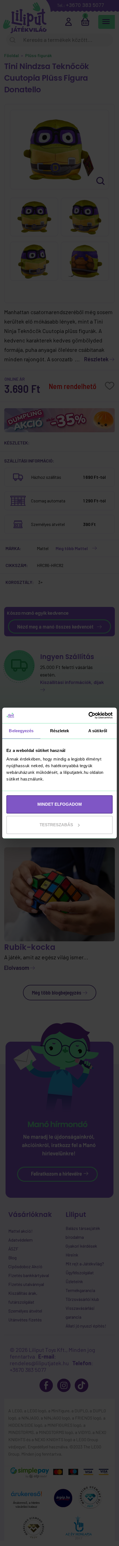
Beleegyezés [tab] (21, 730)
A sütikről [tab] (97, 730)
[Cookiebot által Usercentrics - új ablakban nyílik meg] (88, 715)
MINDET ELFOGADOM (59, 804)
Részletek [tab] (59, 730)
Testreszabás (56, 824)
